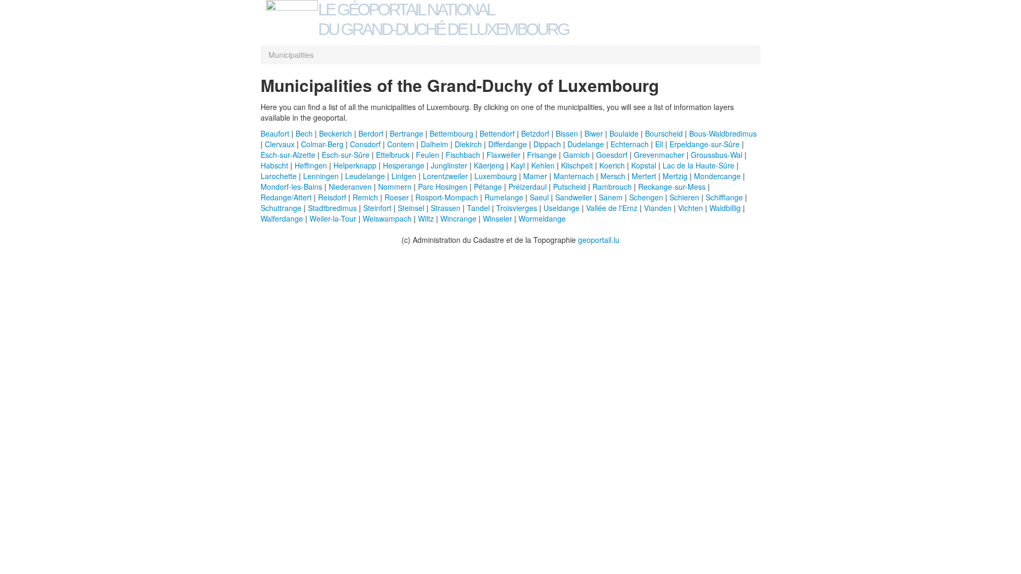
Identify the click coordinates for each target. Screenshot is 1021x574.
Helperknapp (354, 165)
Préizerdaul (527, 186)
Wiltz (426, 218)
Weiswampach (387, 218)
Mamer (535, 176)
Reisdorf (332, 197)
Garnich (576, 154)
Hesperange (403, 165)
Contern (400, 144)
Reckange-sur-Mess (672, 186)
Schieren (684, 197)
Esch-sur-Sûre (346, 154)
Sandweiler (573, 197)
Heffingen (311, 165)
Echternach (629, 144)
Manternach (574, 176)
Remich (365, 197)
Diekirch (468, 144)
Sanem (611, 197)
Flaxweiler (504, 154)
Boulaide (624, 133)
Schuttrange (281, 207)
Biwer (593, 133)
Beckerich (335, 133)
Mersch (612, 176)
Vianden (658, 207)
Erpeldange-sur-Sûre (704, 144)
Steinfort (377, 207)
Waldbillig (725, 207)
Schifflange (724, 197)
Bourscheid (664, 133)
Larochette (279, 176)
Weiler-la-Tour (332, 218)
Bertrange (406, 133)
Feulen (427, 154)
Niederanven (350, 186)
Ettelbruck (392, 154)
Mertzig (675, 176)
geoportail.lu (599, 239)
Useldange (561, 207)
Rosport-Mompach (446, 197)
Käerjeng (489, 165)
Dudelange (585, 144)
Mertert (644, 176)
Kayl (517, 165)
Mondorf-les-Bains (291, 186)
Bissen (567, 133)
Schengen (646, 197)
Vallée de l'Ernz (612, 207)
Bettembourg (451, 133)
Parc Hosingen (442, 186)
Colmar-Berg (322, 144)
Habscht (274, 165)
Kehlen (543, 165)
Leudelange (365, 176)
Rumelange (503, 197)
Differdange (507, 144)
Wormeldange (542, 218)
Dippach (547, 144)
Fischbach (463, 154)
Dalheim (434, 144)
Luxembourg (495, 176)
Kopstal (643, 165)
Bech (304, 133)
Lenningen (321, 176)
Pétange (488, 186)
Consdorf (365, 144)
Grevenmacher (659, 154)
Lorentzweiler (445, 176)
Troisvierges (516, 207)
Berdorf (370, 133)
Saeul (539, 197)
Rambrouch (612, 186)
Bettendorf (497, 133)
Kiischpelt (577, 165)
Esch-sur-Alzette (288, 154)
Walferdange (282, 218)
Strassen (446, 207)
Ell (659, 144)
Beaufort (275, 133)
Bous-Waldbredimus (723, 133)
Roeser (396, 197)
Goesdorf (611, 154)
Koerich (612, 165)
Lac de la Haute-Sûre (698, 165)
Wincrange (458, 218)
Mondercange (717, 176)
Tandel (478, 207)
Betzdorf (535, 133)
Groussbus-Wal (716, 154)
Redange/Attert (286, 197)
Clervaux (280, 144)
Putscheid (569, 186)
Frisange (542, 154)
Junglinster (449, 165)
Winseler (497, 218)
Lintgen (403, 176)
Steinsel (411, 207)
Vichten (690, 207)
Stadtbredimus (332, 207)
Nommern (395, 186)
